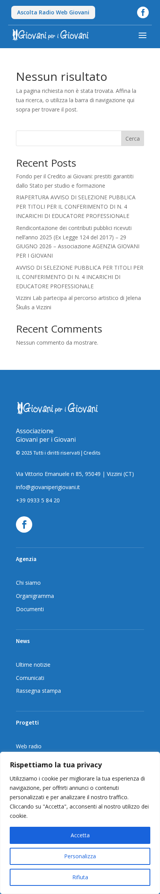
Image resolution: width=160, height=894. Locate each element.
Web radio (29, 746)
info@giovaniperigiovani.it (48, 487)
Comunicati (30, 677)
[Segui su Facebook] (24, 524)
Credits (92, 452)
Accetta (80, 835)
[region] (80, 823)
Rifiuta (80, 877)
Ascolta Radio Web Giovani (53, 12)
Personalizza (80, 856)
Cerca (132, 138)
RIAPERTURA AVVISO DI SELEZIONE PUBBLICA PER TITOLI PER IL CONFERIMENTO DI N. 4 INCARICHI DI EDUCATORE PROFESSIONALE (76, 206)
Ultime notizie (33, 664)
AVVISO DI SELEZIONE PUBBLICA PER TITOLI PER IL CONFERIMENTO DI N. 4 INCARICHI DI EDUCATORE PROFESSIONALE (79, 277)
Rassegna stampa (38, 690)
